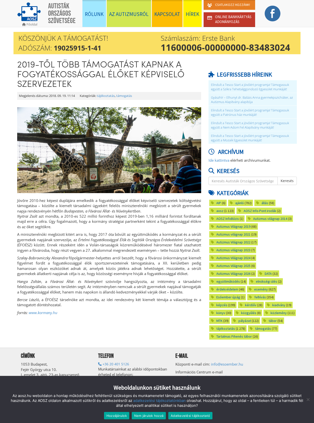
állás (265, 203)
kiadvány (278, 305)
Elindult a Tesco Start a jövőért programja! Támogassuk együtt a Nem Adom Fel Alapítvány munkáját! (250, 125)
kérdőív (250, 305)
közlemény (279, 313)
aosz (219, 211)
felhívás (260, 297)
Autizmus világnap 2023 (233, 250)
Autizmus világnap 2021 (233, 234)
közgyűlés (248, 313)
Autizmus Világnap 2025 (233, 266)
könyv (220, 313)
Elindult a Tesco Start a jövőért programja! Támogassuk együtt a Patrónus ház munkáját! (250, 112)
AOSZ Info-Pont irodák (260, 211)
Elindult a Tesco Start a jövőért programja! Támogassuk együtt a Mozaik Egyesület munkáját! (250, 138)
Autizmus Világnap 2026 (233, 273)
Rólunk (94, 14)
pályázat (244, 320)
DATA (268, 273)
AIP (218, 203)
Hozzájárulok (116, 416)
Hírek (192, 14)
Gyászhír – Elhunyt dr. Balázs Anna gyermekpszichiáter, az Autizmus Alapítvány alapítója (252, 99)
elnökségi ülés (266, 281)
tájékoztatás (106, 96)
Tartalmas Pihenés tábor (234, 336)
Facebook (272, 13)
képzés (221, 305)
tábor (273, 320)
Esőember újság (228, 297)
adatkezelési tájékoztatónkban (159, 400)
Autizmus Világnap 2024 (233, 258)
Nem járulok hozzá (148, 416)
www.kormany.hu (43, 312)
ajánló (239, 203)
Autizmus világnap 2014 (270, 218)
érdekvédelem (227, 289)
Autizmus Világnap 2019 (233, 226)
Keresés (287, 180)
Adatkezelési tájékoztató (190, 416)
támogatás (124, 96)
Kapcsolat (167, 14)
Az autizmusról (129, 14)
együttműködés (228, 281)
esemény (261, 289)
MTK (219, 320)
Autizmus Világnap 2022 (233, 242)
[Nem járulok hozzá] (307, 399)
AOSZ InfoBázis (227, 218)
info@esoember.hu (227, 364)
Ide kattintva (219, 160)
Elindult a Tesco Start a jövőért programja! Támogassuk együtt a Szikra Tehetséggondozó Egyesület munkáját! (250, 87)
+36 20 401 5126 (115, 364)
